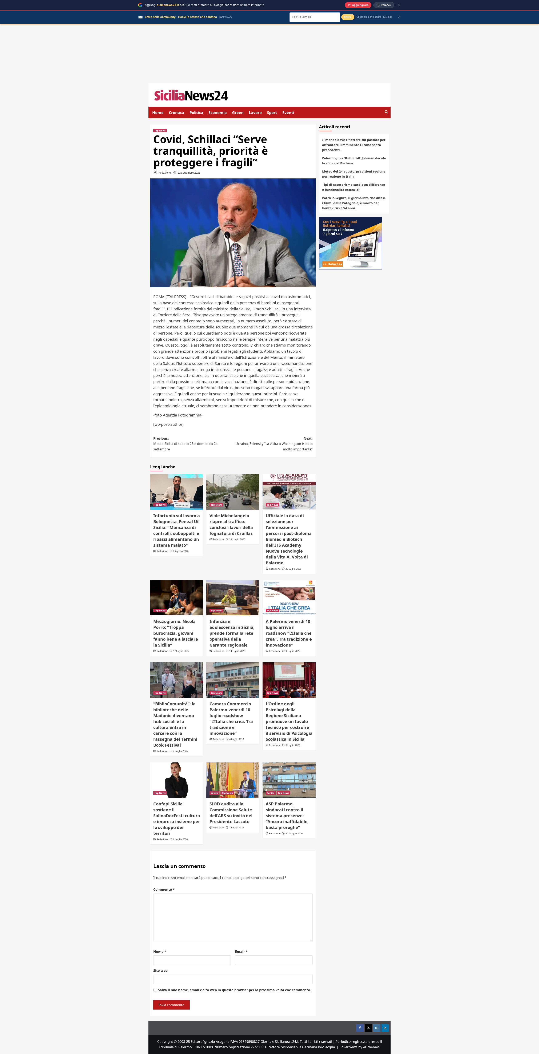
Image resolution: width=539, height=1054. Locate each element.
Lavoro (255, 112)
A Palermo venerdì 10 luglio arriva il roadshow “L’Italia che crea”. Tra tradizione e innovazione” (289, 633)
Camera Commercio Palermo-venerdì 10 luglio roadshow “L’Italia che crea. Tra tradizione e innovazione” (231, 718)
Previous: (185, 443)
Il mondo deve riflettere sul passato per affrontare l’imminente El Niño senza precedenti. (354, 145)
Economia (217, 112)
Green (238, 112)
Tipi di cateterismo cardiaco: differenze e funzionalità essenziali (353, 187)
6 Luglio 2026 (236, 739)
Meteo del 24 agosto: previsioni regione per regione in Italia (353, 173)
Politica (196, 112)
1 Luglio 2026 (236, 827)
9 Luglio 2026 (293, 650)
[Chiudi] (398, 5)
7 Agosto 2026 (180, 551)
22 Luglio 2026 (293, 568)
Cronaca (176, 112)
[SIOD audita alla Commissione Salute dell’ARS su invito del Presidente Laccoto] (232, 780)
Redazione (165, 172)
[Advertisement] (269, 53)
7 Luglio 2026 (180, 751)
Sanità (214, 792)
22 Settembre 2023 (189, 172)
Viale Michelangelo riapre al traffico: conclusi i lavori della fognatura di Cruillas (231, 524)
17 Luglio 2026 (181, 650)
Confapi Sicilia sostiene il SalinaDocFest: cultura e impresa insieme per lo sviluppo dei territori (176, 818)
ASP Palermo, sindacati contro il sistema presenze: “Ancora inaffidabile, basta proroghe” (287, 815)
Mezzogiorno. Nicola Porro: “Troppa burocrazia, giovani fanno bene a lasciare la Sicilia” (175, 633)
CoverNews (348, 1047)
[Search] (386, 112)
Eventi (288, 112)
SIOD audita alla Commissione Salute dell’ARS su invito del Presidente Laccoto (230, 812)
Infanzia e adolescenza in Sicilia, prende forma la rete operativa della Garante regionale (232, 633)
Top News (160, 130)
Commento (164, 889)
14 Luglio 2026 (237, 650)
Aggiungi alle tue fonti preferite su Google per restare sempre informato (204, 5)
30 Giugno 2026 (294, 833)
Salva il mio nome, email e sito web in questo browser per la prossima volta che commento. (234, 990)
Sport (272, 112)
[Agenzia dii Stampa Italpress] (350, 242)
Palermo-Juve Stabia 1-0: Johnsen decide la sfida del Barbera (354, 160)
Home (158, 112)
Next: (274, 443)
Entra (347, 17)
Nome (159, 951)
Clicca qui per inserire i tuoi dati (374, 16)
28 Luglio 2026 (237, 539)
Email (241, 951)
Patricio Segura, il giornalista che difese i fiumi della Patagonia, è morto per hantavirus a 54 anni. (354, 203)
